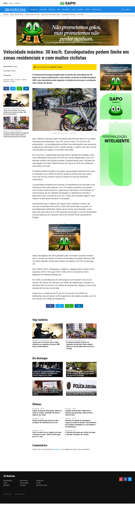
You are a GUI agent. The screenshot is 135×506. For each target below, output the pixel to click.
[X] (130, 479)
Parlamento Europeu (8, 79)
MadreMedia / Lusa (10, 66)
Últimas (36, 404)
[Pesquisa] (123, 9)
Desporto (6, 131)
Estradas (12, 81)
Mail (11, 3)
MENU (5, 3)
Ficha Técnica (7, 494)
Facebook (57, 449)
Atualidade (7, 75)
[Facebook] (125, 479)
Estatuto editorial (20, 494)
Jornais (17, 3)
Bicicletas (17, 79)
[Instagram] (121, 479)
